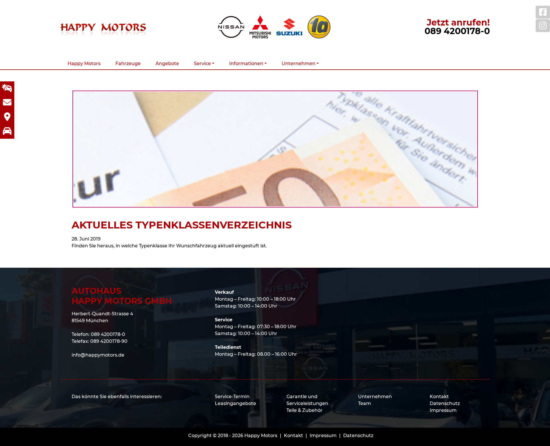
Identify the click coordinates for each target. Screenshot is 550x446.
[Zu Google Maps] (7, 117)
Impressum (443, 410)
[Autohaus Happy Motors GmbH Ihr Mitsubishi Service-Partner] (260, 26)
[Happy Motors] (103, 27)
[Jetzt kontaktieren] (7, 103)
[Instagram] (543, 25)
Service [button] (202, 63)
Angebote (167, 63)
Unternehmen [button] (298, 63)
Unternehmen (375, 396)
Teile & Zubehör (304, 410)
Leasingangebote (235, 403)
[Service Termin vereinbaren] (7, 88)
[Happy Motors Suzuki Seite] (289, 26)
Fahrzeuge (128, 63)
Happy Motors (84, 63)
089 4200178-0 (457, 31)
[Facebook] (543, 12)
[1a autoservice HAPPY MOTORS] (319, 26)
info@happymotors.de (98, 355)
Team (364, 403)
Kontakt (439, 396)
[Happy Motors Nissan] (231, 26)
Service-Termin (232, 396)
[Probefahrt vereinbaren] (7, 131)
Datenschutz (445, 403)
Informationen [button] (246, 63)
